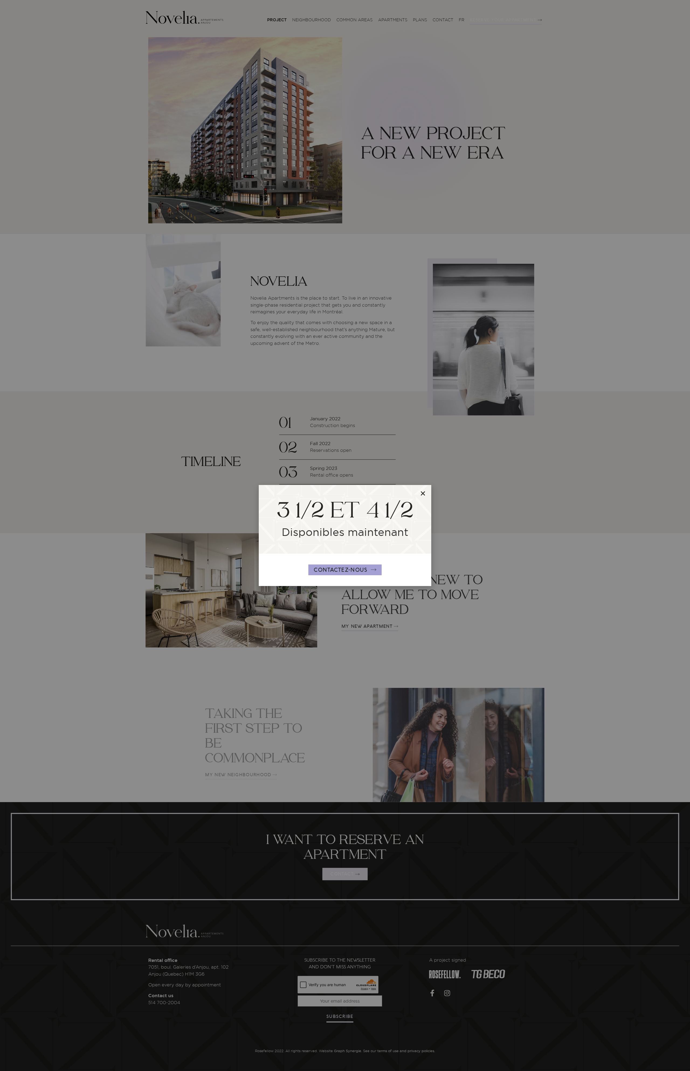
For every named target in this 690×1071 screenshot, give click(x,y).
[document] (345, 535)
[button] (423, 493)
